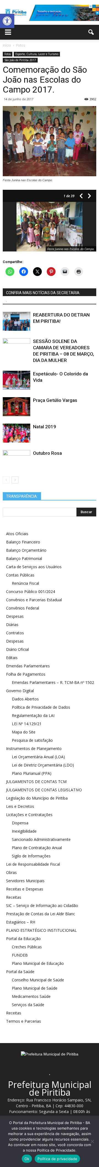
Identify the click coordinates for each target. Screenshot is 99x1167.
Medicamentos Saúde (31, 996)
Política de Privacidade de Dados (41, 707)
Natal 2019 (44, 426)
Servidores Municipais (25, 880)
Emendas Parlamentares (28, 665)
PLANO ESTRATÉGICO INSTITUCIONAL (41, 930)
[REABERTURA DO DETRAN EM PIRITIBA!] (16, 321)
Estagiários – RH (20, 922)
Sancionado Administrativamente (41, 839)
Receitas (13, 897)
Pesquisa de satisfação (32, 740)
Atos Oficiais (17, 533)
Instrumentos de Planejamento (34, 748)
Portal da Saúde (20, 971)
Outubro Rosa (47, 453)
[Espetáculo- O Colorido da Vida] (16, 380)
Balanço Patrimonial (24, 558)
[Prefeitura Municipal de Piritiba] (49, 13)
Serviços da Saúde (28, 1004)
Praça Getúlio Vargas (55, 400)
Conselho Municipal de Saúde (38, 979)
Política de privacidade (57, 1159)
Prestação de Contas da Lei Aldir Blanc (40, 913)
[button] (7, 21)
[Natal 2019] (16, 433)
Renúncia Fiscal (25, 583)
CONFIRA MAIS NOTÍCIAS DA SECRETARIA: (43, 293)
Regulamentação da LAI (33, 715)
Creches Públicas (27, 946)
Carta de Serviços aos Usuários (34, 566)
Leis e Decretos (20, 806)
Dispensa (20, 822)
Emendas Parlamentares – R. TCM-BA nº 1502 (53, 682)
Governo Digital (20, 690)
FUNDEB (20, 955)
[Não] (92, 1141)
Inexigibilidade (24, 831)
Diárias (12, 624)
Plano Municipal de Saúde (34, 988)
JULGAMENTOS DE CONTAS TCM (36, 781)
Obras (11, 872)
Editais (12, 657)
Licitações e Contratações (29, 814)
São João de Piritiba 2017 (20, 60)
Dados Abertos (25, 699)
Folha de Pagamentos (25, 674)
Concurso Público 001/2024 (30, 591)
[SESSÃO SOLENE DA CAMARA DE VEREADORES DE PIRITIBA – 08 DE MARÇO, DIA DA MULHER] (16, 347)
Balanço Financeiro (23, 542)
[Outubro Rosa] (16, 459)
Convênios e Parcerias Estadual (34, 599)
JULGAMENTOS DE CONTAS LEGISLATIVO (44, 789)
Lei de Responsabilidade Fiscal (33, 864)
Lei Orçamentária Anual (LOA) (38, 756)
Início (7, 45)
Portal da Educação (23, 938)
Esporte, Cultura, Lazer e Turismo (36, 54)
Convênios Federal (22, 608)
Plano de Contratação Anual (37, 847)
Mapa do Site (23, 732)
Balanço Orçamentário (26, 550)
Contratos (15, 632)
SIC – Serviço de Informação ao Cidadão (42, 905)
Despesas (15, 616)
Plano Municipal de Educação (38, 963)
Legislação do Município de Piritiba (37, 798)
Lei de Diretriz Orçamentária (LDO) (43, 765)
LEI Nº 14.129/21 (27, 723)
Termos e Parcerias (23, 1021)
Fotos (7, 54)
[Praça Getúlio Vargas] (16, 406)
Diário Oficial (17, 649)
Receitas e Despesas (24, 889)
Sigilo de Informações (31, 856)
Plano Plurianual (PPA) (31, 773)
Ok (26, 1159)
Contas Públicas (20, 575)
